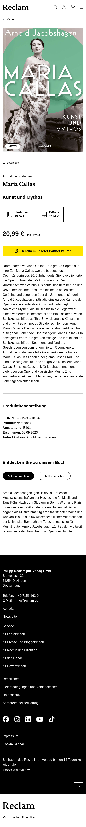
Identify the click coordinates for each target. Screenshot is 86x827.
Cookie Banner (13, 744)
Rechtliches (11, 679)
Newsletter (10, 616)
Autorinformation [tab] (18, 476)
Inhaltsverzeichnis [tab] (54, 476)
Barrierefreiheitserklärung (21, 703)
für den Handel (13, 658)
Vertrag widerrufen (14, 769)
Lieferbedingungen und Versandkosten (30, 687)
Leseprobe (13, 162)
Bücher (10, 19)
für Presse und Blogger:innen (23, 642)
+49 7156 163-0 (27, 595)
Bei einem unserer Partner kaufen (46, 251)
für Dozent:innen (14, 666)
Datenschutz (11, 695)
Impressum (10, 736)
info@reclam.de (27, 600)
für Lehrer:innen (14, 634)
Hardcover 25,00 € (22, 214)
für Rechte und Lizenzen (20, 650)
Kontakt (8, 608)
